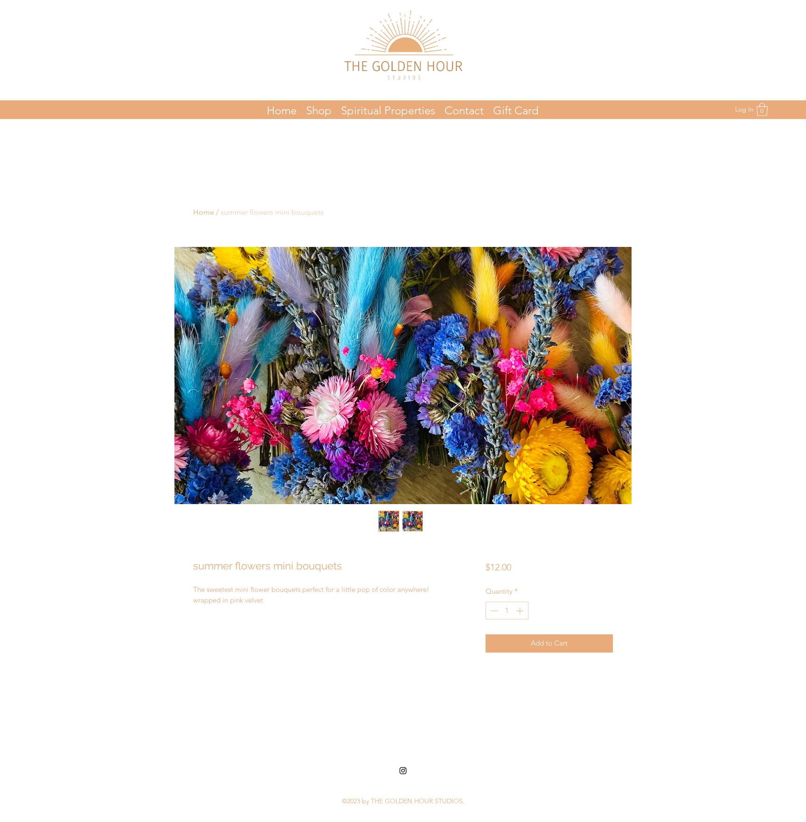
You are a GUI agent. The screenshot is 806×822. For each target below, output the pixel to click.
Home (203, 212)
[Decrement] (493, 610)
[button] (762, 109)
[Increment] (520, 610)
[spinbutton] (506, 610)
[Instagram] (403, 770)
